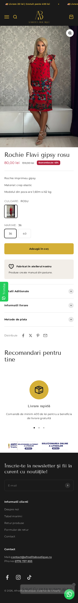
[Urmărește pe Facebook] (7, 577)
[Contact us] (69, 594)
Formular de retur (16, 529)
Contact (9, 536)
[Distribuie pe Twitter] (30, 335)
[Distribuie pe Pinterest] (38, 335)
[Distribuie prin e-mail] (45, 335)
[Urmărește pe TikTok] (29, 577)
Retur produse (14, 523)
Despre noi (11, 509)
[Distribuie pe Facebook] (23, 335)
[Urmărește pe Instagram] (18, 577)
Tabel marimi (13, 516)
